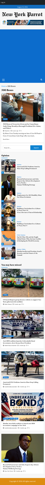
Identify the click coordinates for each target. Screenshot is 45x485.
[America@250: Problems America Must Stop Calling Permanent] (8, 166)
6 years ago (15, 130)
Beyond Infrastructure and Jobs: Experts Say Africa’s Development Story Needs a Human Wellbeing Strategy (21, 466)
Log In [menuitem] (3, 2)
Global (18, 235)
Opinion (19, 164)
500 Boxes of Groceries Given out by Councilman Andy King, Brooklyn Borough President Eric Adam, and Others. (22, 126)
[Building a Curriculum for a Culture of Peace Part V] (8, 224)
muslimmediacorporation (11, 386)
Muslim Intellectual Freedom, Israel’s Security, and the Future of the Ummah (29, 253)
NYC (16, 418)
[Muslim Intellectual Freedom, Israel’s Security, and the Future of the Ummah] (8, 252)
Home (3, 86)
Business (6, 336)
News (11, 336)
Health (5, 119)
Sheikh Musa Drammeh (11, 345)
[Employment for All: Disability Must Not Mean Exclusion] (8, 195)
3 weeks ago (17, 304)
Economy (6, 418)
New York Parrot (9, 471)
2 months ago (22, 386)
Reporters (7, 130)
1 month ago (22, 345)
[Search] (41, 80)
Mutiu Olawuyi (8, 304)
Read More (6, 139)
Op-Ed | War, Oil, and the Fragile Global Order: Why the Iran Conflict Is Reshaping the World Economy (29, 239)
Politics (24, 249)
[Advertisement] (22, 53)
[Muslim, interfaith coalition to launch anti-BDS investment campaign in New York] (22, 407)
